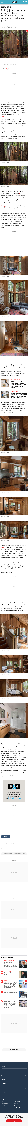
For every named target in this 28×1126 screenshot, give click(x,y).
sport (3, 1070)
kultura (4, 1083)
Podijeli (4, 68)
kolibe (20, 193)
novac (3, 1079)
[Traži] (26, 2)
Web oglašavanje (5, 1105)
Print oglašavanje (17, 1105)
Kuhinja (3, 206)
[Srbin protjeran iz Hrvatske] (23, 994)
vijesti (3, 1066)
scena (3, 1087)
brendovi (4, 1092)
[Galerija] (14, 44)
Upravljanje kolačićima (18, 1107)
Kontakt (3, 1107)
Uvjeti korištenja (17, 1101)
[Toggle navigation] (2, 2)
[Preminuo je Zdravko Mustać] (23, 974)
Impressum (4, 1101)
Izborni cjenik (16, 1103)
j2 (2, 1075)
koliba (2, 547)
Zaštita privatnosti (5, 1103)
